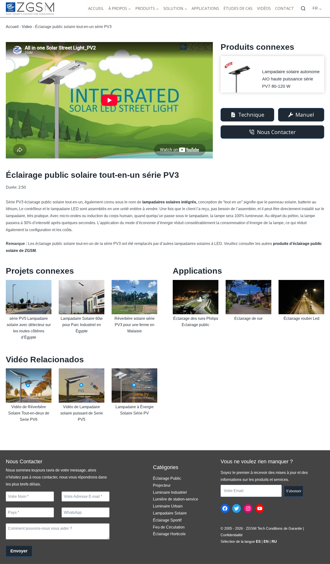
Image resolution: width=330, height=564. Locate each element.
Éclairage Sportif (167, 520)
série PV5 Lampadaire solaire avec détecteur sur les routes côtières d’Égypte (29, 327)
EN (266, 541)
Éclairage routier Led (301, 318)
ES (258, 541)
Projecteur (162, 485)
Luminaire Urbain (168, 506)
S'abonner (293, 491)
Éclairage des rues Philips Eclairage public (195, 321)
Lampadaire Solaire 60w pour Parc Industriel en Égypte (82, 324)
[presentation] (239, 77)
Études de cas (237, 8)
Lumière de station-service (175, 499)
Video (27, 27)
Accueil (96, 8)
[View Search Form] (303, 9)
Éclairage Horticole (169, 534)
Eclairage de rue (248, 318)
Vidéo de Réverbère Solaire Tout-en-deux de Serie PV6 (28, 413)
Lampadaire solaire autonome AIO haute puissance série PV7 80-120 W (291, 79)
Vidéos (264, 8)
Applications (205, 8)
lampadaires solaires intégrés (169, 202)
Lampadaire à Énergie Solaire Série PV (134, 410)
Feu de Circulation (169, 527)
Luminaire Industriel (170, 492)
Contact (284, 8)
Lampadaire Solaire (170, 513)
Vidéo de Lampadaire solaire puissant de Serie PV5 (81, 413)
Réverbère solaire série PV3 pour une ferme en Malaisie (135, 324)
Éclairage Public (167, 478)
